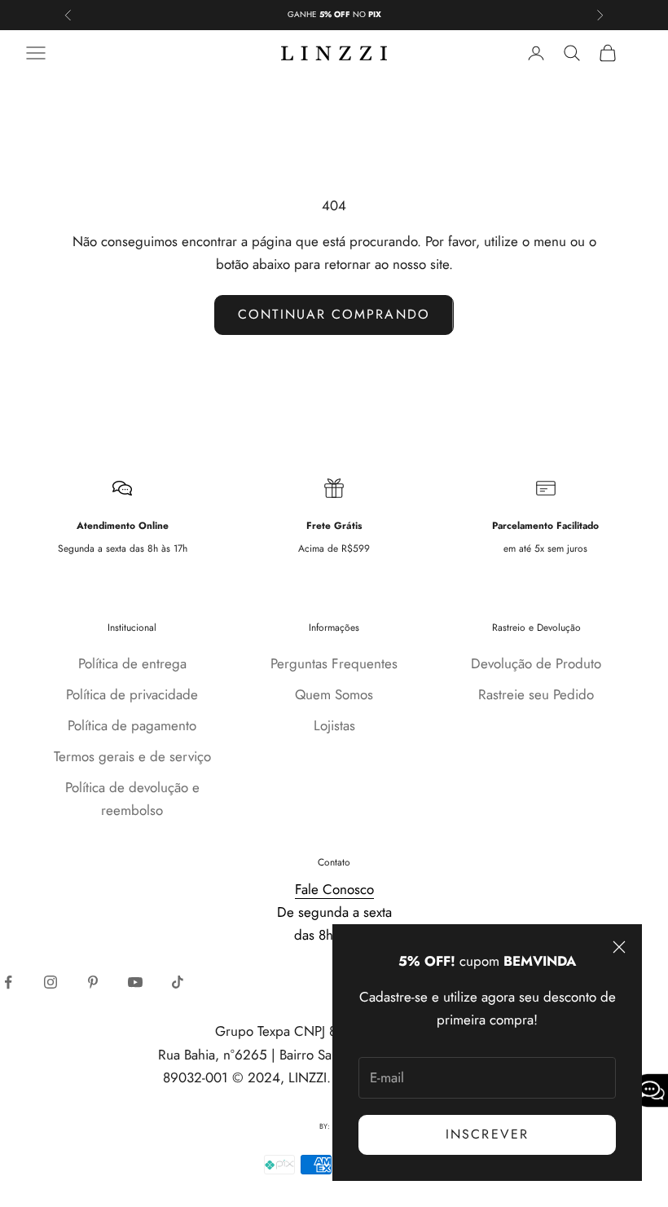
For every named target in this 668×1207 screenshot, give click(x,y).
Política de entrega (132, 663)
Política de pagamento (132, 725)
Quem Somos (334, 694)
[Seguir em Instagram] (50, 982)
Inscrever (487, 1134)
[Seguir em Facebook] (8, 982)
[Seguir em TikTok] (177, 982)
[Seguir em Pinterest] (93, 982)
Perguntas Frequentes (334, 663)
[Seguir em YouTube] (135, 982)
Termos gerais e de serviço (132, 756)
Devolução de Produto (536, 663)
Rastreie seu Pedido (536, 694)
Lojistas (334, 725)
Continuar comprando (334, 314)
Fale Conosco (334, 889)
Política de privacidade (132, 694)
